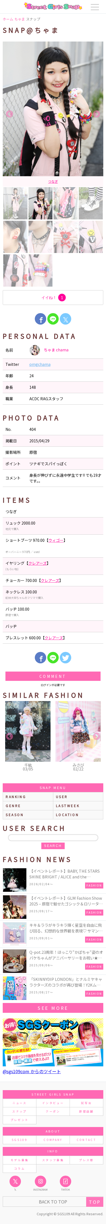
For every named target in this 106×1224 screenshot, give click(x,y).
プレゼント (20, 1120)
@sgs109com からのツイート (32, 1071)
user (62, 796)
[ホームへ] (53, 6)
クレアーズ (37, 563)
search (53, 846)
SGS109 (19, 1140)
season (15, 814)
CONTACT (86, 1140)
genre (13, 805)
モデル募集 (20, 1160)
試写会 (86, 1103)
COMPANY (53, 1140)
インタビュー (53, 1103)
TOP (95, 1202)
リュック (53, 181)
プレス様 (86, 1160)
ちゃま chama (55, 349)
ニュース (20, 1103)
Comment (52, 676)
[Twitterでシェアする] (65, 657)
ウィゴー (56, 540)
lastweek (68, 805)
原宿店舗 (86, 1111)
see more (53, 1008)
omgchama (40, 364)
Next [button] (96, 114)
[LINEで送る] (53, 319)
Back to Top (53, 1201)
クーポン (53, 1111)
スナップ (19, 1111)
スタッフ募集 (53, 1160)
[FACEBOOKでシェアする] (40, 319)
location (67, 814)
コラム (19, 1168)
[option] (53, 114)
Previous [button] (9, 114)
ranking (16, 796)
